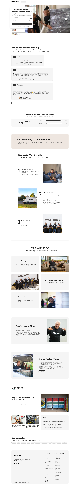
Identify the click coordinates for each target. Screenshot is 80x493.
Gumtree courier (58, 473)
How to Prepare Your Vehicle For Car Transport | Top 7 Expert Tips (53, 422)
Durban (56, 459)
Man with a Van (58, 471)
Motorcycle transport (59, 466)
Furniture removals (58, 469)
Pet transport (57, 475)
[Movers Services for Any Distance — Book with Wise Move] (15, 1)
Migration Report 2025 (49, 469)
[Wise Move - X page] (16, 463)
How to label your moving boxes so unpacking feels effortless (52, 427)
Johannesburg (57, 458)
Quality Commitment (48, 462)
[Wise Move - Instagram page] (18, 463)
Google (25, 301)
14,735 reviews (16, 17)
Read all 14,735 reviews (24, 102)
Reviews (34, 1)
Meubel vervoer (58, 479)
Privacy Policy (47, 475)
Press (46, 466)
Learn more (42, 371)
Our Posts (46, 459)
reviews (31, 122)
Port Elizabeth (57, 462)
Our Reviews (47, 458)
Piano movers (57, 476)
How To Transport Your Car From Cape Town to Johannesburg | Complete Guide (54, 419)
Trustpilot (21, 302)
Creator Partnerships (48, 471)
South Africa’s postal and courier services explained (22, 398)
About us (46, 1)
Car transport (57, 465)
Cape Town (57, 457)
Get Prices (23, 1)
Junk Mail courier (58, 472)
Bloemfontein (57, 464)
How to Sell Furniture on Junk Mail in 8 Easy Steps (18, 426)
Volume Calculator (48, 464)
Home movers (57, 468)
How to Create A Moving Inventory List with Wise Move (51, 425)
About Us (46, 457)
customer (28, 300)
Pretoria (56, 461)
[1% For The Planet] (50, 481)
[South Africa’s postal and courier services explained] (54, 403)
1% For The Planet (48, 461)
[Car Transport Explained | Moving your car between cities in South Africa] (32, 419)
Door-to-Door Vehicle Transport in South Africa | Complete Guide (53, 424)
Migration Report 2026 (49, 468)
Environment (40, 1)
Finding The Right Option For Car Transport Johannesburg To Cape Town (54, 421)
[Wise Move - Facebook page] (14, 463)
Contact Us (47, 465)
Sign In (66, 1)
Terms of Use (47, 474)
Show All (13, 389)
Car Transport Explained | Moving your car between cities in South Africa (32, 426)
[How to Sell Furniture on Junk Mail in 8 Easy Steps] (18, 419)
